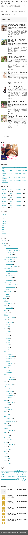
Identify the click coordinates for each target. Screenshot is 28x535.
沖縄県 (6, 423)
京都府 (6, 381)
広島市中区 (9, 414)
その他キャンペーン (11, 284)
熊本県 (6, 442)
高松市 (8, 449)
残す (8, 479)
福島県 (6, 310)
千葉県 (6, 319)
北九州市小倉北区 (10, 421)
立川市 (8, 340)
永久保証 (10, 479)
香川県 (6, 446)
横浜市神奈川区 (10, 356)
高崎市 (8, 454)
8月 (4, 216)
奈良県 (6, 460)
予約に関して (9, 254)
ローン (20, 474)
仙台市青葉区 (9, 308)
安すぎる (19, 476)
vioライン (18, 471)
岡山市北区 (9, 409)
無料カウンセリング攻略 (12, 250)
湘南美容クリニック (9, 291)
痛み (7, 273)
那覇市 (8, 425)
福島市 (8, 312)
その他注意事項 (8, 259)
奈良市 (8, 463)
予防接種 (23, 474)
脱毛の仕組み (9, 277)
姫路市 (8, 404)
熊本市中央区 (9, 444)
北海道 (6, 301)
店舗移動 (22, 476)
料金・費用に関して (11, 252)
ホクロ (16, 474)
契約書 (14, 476)
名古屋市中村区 (10, 379)
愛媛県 (6, 456)
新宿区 (8, 331)
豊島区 (8, 338)
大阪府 (6, 386)
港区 (7, 333)
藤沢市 (8, 361)
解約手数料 (7, 480)
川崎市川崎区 (9, 363)
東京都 (6, 328)
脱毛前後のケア (10, 280)
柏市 (7, 324)
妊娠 (17, 476)
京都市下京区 (9, 384)
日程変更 (3, 479)
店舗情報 (4, 298)
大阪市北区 (9, 388)
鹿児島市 (8, 439)
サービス (6, 245)
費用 (14, 480)
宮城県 (6, 305)
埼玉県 (6, 315)
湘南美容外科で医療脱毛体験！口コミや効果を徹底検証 (13, 2)
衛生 (7, 294)
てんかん (4, 472)
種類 (25, 479)
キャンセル (5, 474)
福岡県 (6, 416)
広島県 (6, 411)
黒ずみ (24, 481)
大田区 (8, 349)
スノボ (14, 474)
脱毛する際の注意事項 (11, 266)
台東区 (8, 345)
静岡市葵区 (9, 372)
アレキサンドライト (12, 472)
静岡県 (6, 367)
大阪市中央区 (9, 391)
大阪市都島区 (9, 395)
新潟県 (6, 428)
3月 (4, 218)
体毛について (9, 264)
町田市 (8, 342)
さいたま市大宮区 (10, 317)
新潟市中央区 (9, 430)
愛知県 (6, 374)
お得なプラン (7, 282)
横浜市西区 (9, 354)
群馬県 (6, 451)
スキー (11, 474)
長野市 (8, 435)
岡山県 (6, 407)
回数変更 (10, 476)
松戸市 (8, 326)
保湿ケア (4, 476)
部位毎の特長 (9, 275)
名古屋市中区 (9, 377)
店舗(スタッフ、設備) (11, 257)
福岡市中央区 (9, 418)
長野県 (6, 432)
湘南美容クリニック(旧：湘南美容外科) (11, 189)
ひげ (7, 472)
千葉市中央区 (9, 322)
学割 (7, 289)
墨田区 (8, 347)
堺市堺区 (8, 397)
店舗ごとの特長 (10, 261)
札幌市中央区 (9, 303)
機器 (6, 479)
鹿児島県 (6, 437)
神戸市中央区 (9, 402)
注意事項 (13, 479)
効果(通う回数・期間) (11, 271)
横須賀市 (8, 365)
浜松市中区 (9, 370)
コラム (3, 243)
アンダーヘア (18, 472)
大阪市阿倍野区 (10, 393)
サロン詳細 (5, 240)
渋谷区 (8, 335)
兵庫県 (6, 400)
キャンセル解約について (12, 248)
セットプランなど (10, 287)
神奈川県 (6, 351)
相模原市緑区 (9, 358)
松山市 (8, 458)
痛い (18, 479)
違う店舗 (20, 480)
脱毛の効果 (7, 268)
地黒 (7, 296)
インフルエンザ (24, 472)
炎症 (16, 479)
